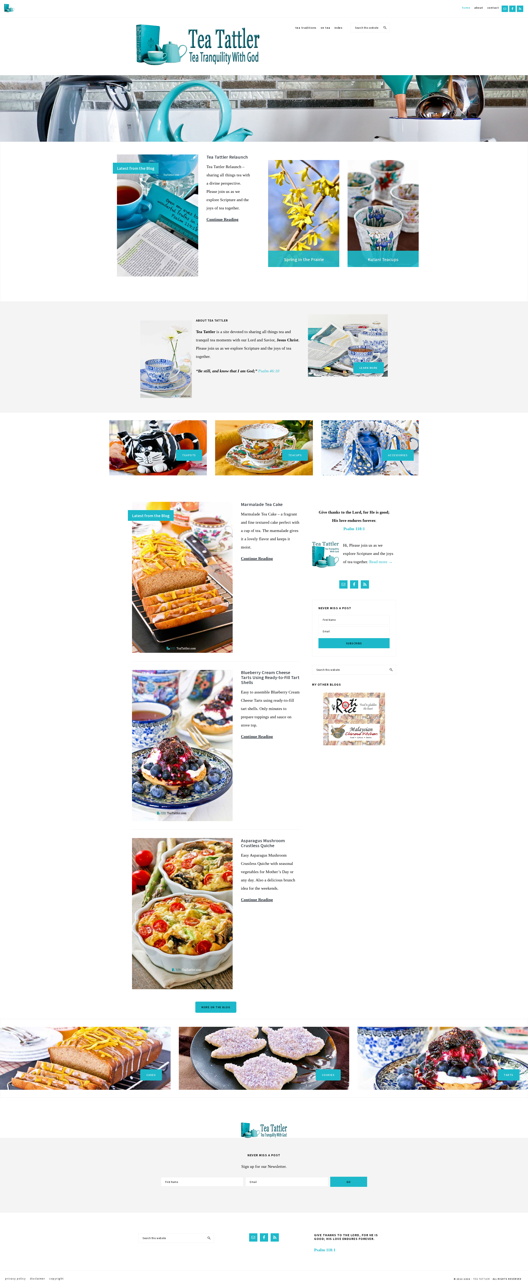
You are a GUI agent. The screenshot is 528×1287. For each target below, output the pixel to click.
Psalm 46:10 (268, 371)
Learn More (368, 367)
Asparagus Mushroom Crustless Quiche (263, 842)
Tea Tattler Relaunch (227, 157)
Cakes (151, 1075)
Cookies (328, 1075)
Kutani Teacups (383, 259)
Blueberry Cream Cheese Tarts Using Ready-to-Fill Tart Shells (270, 677)
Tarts (508, 1075)
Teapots (189, 455)
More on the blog (216, 1007)
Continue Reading (222, 220)
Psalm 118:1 (354, 528)
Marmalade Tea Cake (262, 504)
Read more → (380, 561)
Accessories (398, 455)
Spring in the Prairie (304, 259)
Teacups (295, 455)
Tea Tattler (481, 1278)
